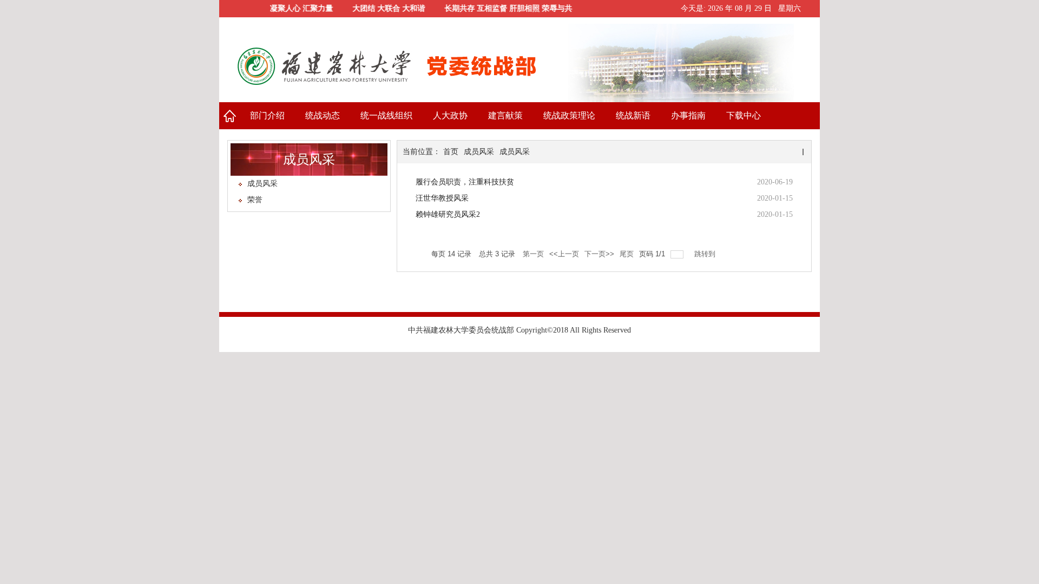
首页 (229, 115)
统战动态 (322, 115)
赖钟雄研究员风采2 (448, 214)
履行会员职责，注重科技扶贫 (465, 182)
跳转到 (706, 254)
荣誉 (254, 200)
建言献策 (505, 115)
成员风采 (262, 184)
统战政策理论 (569, 115)
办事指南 (688, 115)
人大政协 (450, 115)
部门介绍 (267, 115)
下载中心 (743, 115)
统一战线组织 (386, 115)
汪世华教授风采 (442, 198)
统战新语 (633, 115)
